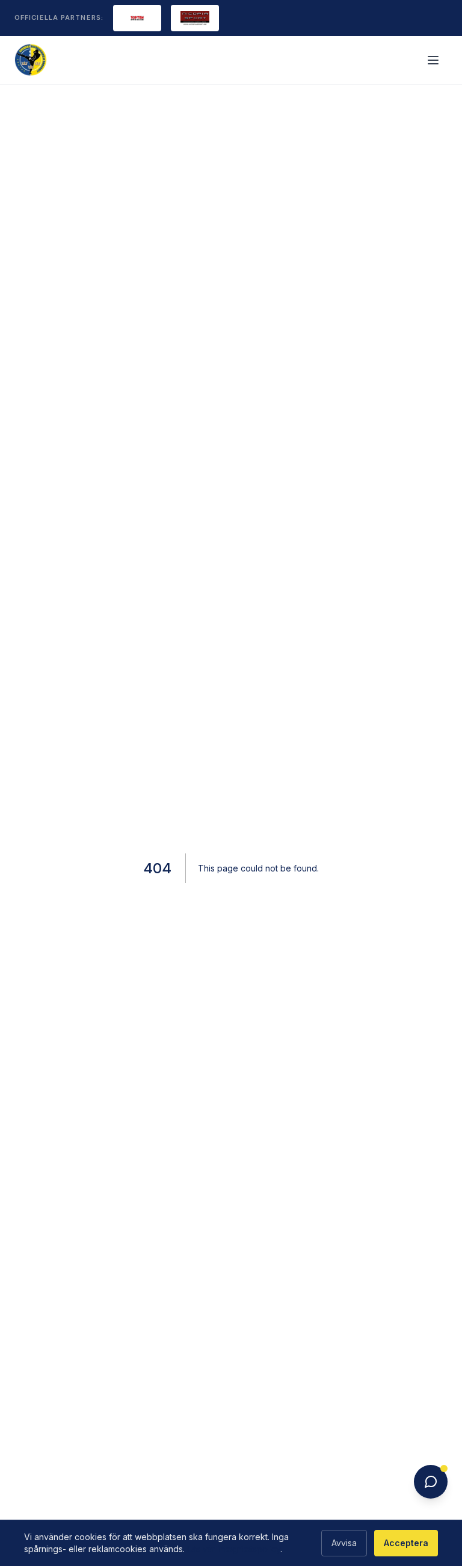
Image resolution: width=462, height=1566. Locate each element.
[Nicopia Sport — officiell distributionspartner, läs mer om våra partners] (195, 18)
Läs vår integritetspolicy (233, 1549)
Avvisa (344, 1543)
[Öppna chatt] (431, 1482)
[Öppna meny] (434, 60)
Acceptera (406, 1543)
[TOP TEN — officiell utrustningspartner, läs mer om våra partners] (137, 18)
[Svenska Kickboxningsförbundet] (31, 60)
